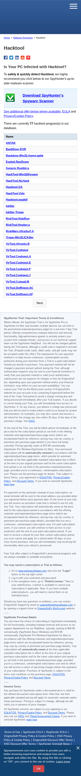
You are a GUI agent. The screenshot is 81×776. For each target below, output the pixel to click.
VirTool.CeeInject (17, 250)
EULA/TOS (46, 477)
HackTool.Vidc (15, 193)
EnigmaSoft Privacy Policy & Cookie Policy (29, 735)
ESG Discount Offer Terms (20, 743)
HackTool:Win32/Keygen (22, 174)
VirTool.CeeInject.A (18, 256)
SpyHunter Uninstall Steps (54, 743)
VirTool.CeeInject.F (18, 269)
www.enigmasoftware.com (32, 571)
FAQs (32, 421)
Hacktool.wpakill (17, 199)
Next (40, 303)
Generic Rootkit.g (17, 168)
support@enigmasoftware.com (56, 605)
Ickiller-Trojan (15, 212)
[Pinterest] (28, 57)
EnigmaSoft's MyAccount (51, 608)
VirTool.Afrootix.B (18, 243)
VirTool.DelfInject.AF (19, 294)
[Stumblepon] (22, 57)
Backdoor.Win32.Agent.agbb (24, 155)
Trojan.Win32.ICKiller (20, 237)
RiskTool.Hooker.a (18, 224)
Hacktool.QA (14, 187)
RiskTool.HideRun (18, 218)
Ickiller (10, 206)
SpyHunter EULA (33, 731)
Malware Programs (23, 38)
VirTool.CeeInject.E (18, 262)
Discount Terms (25, 481)
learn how (9, 484)
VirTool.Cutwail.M (17, 281)
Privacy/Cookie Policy (18, 116)
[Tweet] (11, 57)
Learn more (63, 761)
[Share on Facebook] (6, 57)
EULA (66, 111)
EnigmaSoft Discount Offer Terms (53, 739)
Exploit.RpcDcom (17, 161)
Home (7, 38)
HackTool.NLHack (17, 180)
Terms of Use (12, 731)
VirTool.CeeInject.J (18, 275)
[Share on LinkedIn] (17, 57)
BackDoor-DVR (16, 149)
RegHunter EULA (56, 731)
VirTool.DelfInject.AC (19, 287)
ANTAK (11, 143)
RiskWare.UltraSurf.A (20, 231)
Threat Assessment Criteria (45, 716)
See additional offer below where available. (32, 111)
